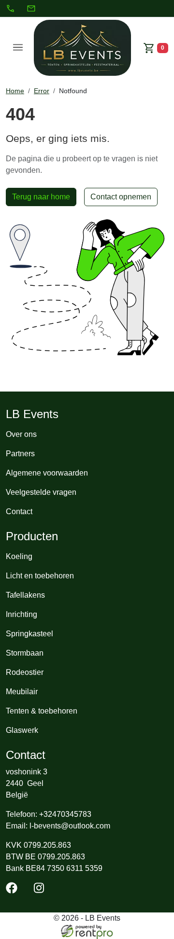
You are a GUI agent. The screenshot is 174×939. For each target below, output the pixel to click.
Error (41, 91)
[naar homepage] (82, 47)
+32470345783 (65, 814)
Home (15, 91)
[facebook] (13, 891)
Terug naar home (41, 197)
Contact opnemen (120, 197)
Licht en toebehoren (40, 576)
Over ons (21, 434)
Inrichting (21, 614)
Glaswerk (22, 730)
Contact (19, 511)
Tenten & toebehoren (41, 711)
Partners (20, 453)
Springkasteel (29, 634)
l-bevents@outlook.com (69, 826)
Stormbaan (25, 653)
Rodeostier (25, 672)
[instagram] (40, 891)
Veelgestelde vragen (41, 492)
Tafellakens (25, 595)
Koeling (19, 556)
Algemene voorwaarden (47, 473)
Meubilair (22, 691)
